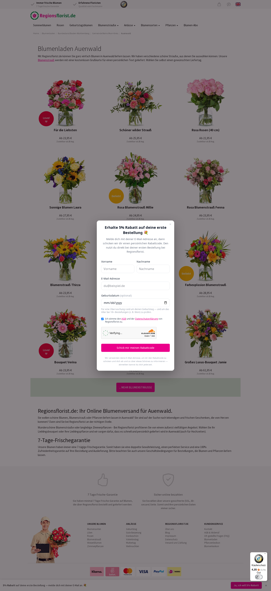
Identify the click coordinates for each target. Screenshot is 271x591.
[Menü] (265, 554)
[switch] (259, 577)
